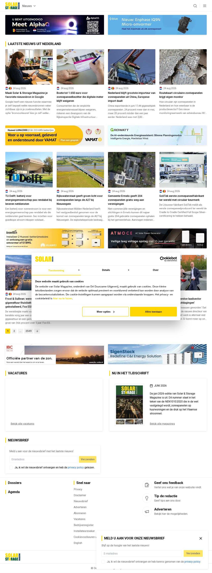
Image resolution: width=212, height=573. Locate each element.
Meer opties (103, 311)
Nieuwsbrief (81, 501)
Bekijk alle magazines (162, 423)
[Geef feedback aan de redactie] (147, 485)
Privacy (78, 489)
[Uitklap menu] (205, 6)
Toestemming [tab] (56, 270)
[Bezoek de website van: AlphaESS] (54, 25)
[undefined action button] (181, 553)
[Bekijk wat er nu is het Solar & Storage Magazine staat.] (129, 405)
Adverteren (80, 507)
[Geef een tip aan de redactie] (147, 498)
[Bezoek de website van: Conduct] (29, 135)
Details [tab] (106, 270)
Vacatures (79, 519)
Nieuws (27, 6)
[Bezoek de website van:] (157, 238)
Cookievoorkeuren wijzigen (89, 537)
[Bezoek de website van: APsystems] (54, 354)
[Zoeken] (195, 6)
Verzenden (193, 553)
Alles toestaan (153, 311)
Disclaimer (80, 495)
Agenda (14, 492)
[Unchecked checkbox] (103, 561)
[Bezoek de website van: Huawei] (157, 135)
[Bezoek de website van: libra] (157, 354)
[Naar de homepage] (12, 5)
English (78, 543)
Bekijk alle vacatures (22, 423)
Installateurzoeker (84, 531)
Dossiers (15, 483)
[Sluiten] (201, 538)
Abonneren (80, 513)
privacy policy (192, 561)
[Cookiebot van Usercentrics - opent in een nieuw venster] (162, 258)
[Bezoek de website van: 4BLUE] (157, 25)
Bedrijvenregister (84, 525)
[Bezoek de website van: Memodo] (54, 238)
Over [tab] (156, 270)
